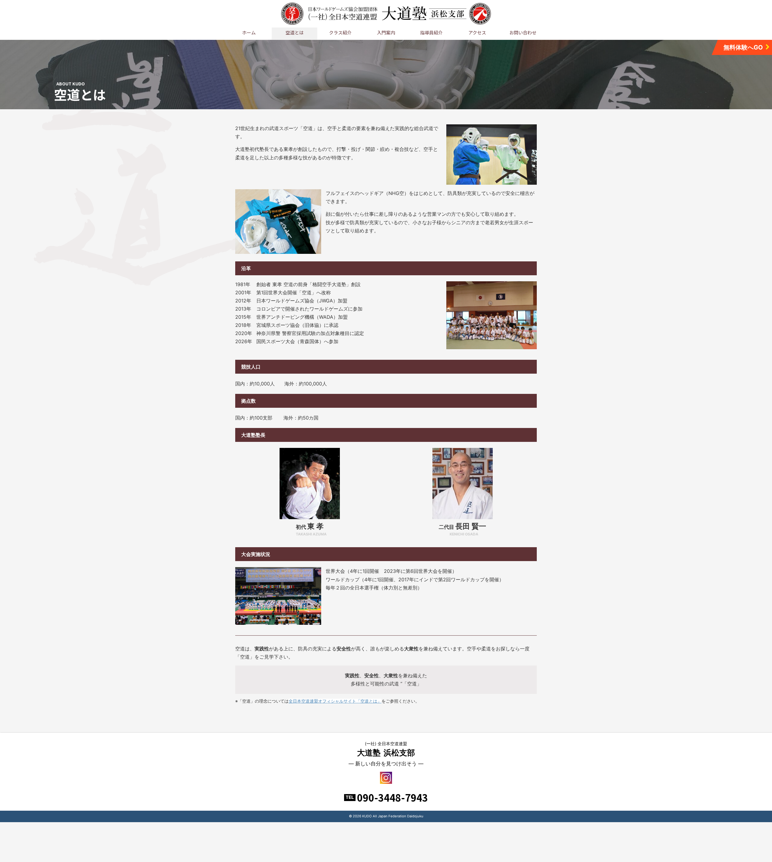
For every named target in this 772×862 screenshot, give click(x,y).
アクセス (477, 32)
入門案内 (386, 32)
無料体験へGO (743, 47)
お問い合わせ (522, 32)
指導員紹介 (431, 32)
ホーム (249, 32)
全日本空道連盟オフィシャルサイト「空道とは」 (335, 701)
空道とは (295, 32)
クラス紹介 (340, 32)
